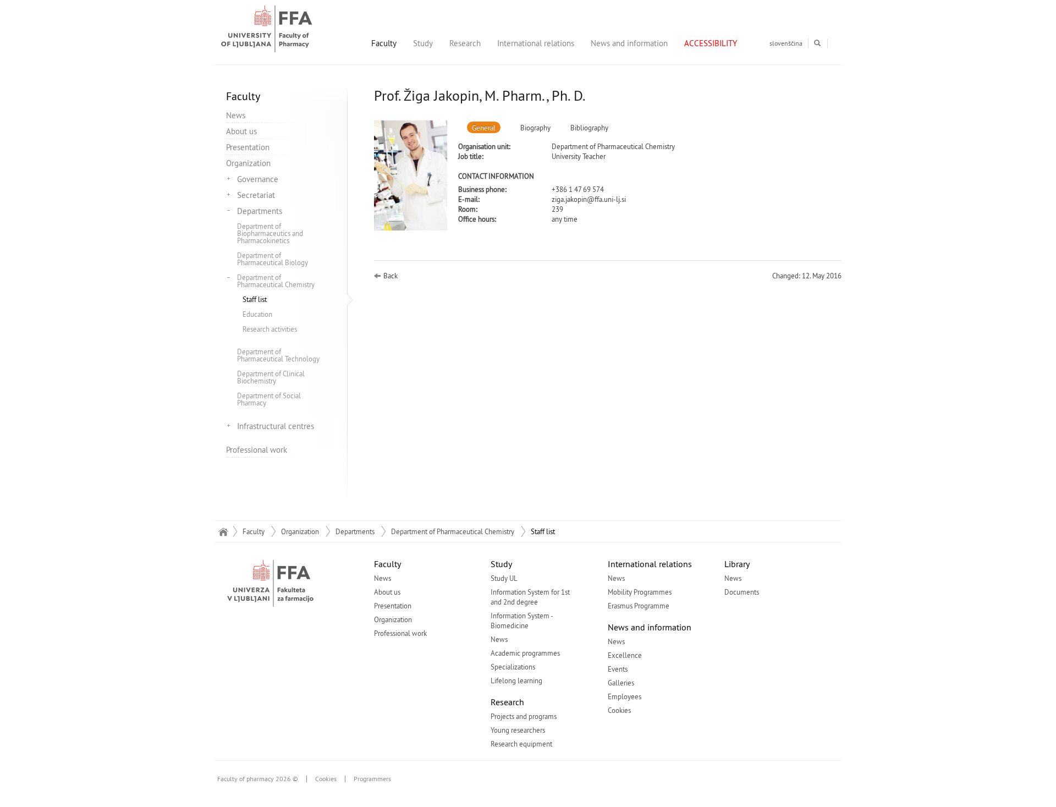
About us (241, 131)
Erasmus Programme (638, 605)
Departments (259, 211)
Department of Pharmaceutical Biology (272, 259)
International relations (535, 43)
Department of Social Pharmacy (269, 399)
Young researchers (518, 730)
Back (390, 275)
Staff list (255, 299)
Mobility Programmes (640, 592)
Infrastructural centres (275, 426)
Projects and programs (524, 716)
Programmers (372, 779)
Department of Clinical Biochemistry (271, 377)
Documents (741, 592)
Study (423, 43)
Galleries (621, 682)
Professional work (256, 449)
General (484, 127)
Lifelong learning (516, 680)
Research (465, 43)
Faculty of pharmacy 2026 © (257, 779)
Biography (535, 127)
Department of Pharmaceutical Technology (278, 355)
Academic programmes (525, 653)
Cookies (619, 710)
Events (618, 669)
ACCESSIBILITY (710, 43)
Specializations (513, 666)
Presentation (248, 147)
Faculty (384, 43)
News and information (629, 43)
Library (737, 563)
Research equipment (521, 743)
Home (223, 531)
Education (257, 314)
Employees (624, 696)
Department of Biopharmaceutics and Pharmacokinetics (270, 233)
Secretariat (256, 195)
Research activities (270, 329)
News (235, 115)
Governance (257, 179)
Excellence (625, 655)
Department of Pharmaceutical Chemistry (276, 281)
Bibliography (589, 127)
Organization (248, 163)
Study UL (504, 578)
